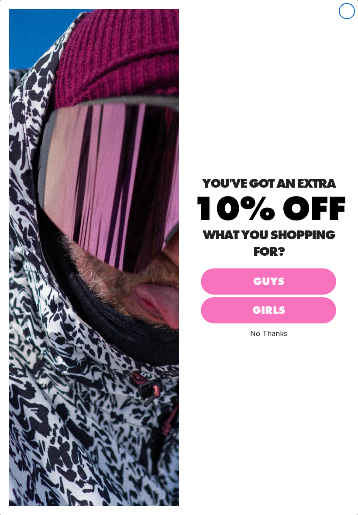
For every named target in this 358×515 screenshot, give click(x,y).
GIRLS (268, 310)
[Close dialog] (347, 11)
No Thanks (268, 333)
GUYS (268, 281)
